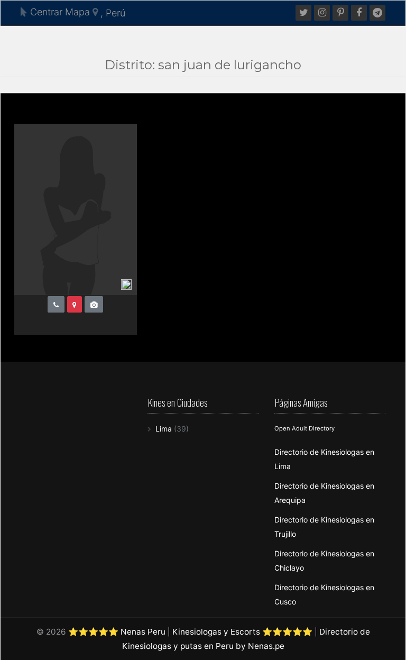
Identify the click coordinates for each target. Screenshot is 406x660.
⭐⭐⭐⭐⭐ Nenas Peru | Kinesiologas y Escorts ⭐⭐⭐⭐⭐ (190, 632)
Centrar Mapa (58, 11)
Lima (163, 428)
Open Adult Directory (304, 428)
